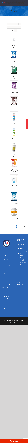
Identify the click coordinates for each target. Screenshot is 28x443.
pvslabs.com (23, 248)
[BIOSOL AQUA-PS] (14, 179)
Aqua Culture (6, 287)
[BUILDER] (14, 132)
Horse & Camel (6, 297)
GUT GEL (14, 46)
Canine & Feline (6, 292)
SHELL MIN (14, 78)
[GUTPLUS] (14, 211)
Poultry (6, 301)
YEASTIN (14, 203)
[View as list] (15, 30)
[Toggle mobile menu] (25, 4)
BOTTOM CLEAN (14, 171)
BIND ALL (14, 155)
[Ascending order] (19, 24)
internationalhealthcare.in (14, 322)
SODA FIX (14, 109)
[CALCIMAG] (14, 85)
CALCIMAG (15, 92)
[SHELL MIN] (14, 69)
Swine (6, 305)
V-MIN (14, 61)
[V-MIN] (14, 54)
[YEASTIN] (14, 196)
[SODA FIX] (14, 101)
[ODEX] (14, 116)
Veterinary (6, 308)
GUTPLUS (15, 218)
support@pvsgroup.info (23, 251)
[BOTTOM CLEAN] (14, 163)
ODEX (14, 123)
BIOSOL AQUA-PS (14, 187)
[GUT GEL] (14, 39)
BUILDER (14, 139)
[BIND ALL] (14, 147)
